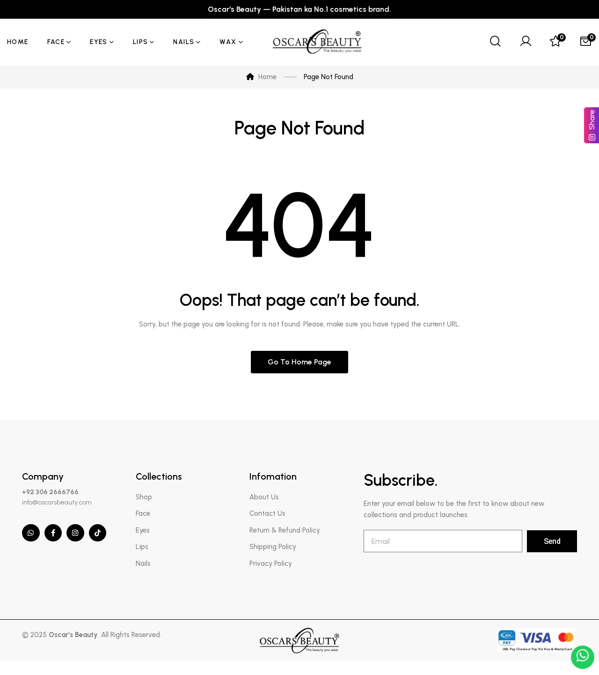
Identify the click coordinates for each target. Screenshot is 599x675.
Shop (144, 497)
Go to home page (299, 361)
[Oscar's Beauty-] (318, 42)
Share (591, 120)
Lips (142, 546)
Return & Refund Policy (284, 530)
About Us (264, 497)
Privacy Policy (270, 563)
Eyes (143, 530)
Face (143, 513)
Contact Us (267, 513)
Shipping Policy (272, 546)
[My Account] (525, 42)
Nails (143, 563)
